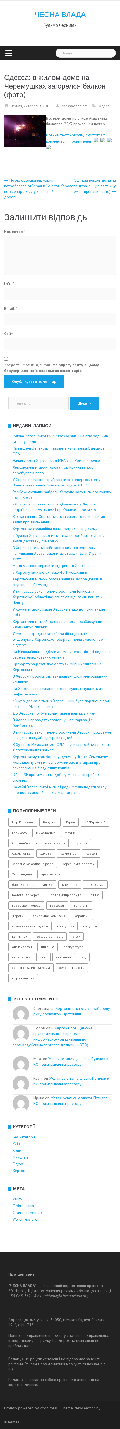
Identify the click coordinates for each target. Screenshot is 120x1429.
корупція (90, 926)
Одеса (104, 106)
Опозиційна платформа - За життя (38, 843)
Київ (16, 1143)
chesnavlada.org (75, 106)
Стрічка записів (25, 1205)
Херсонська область (78, 864)
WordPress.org (25, 1219)
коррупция (65, 926)
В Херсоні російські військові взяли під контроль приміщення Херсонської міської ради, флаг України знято (57, 553)
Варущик (50, 822)
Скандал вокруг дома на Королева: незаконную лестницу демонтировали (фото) (88, 186)
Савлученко (21, 853)
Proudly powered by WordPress (31, 1408)
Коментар (14, 231)
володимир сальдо (66, 895)
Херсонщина (22, 874)
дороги (17, 916)
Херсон (91, 853)
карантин (82, 916)
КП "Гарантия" (94, 822)
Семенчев (68, 853)
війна (94, 895)
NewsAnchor (85, 1408)
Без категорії (24, 1137)
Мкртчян (71, 833)
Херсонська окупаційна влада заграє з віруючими (55, 528)
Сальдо (46, 853)
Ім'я (9, 283)
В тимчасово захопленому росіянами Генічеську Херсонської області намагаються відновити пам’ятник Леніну (58, 597)
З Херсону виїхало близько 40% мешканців (50, 572)
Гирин (70, 822)
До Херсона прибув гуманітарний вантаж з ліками (55, 713)
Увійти (18, 1199)
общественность (50, 936)
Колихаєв (19, 833)
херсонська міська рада (31, 967)
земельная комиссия (49, 916)
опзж (76, 936)
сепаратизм (21, 957)
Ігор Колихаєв (23, 822)
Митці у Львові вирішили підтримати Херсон (50, 565)
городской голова (26, 905)
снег (43, 957)
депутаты (80, 905)
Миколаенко (46, 833)
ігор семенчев (23, 978)
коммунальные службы (30, 926)
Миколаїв (20, 1157)
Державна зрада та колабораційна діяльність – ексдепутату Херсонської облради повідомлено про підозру (58, 639)
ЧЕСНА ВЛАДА (60, 14)
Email (10, 308)
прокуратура (73, 947)
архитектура (51, 874)
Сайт (8, 333)
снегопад (63, 957)
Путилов (80, 843)
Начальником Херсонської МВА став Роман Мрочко (56, 460)
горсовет (57, 905)
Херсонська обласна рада (32, 864)
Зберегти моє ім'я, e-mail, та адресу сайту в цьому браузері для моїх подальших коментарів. (51, 367)
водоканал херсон (27, 895)
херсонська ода (71, 967)
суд (83, 957)
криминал (20, 936)
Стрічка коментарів (29, 1212)
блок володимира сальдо (32, 884)
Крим (17, 1150)
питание (47, 947)
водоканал (95, 884)
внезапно (69, 884)
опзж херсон (22, 947)
